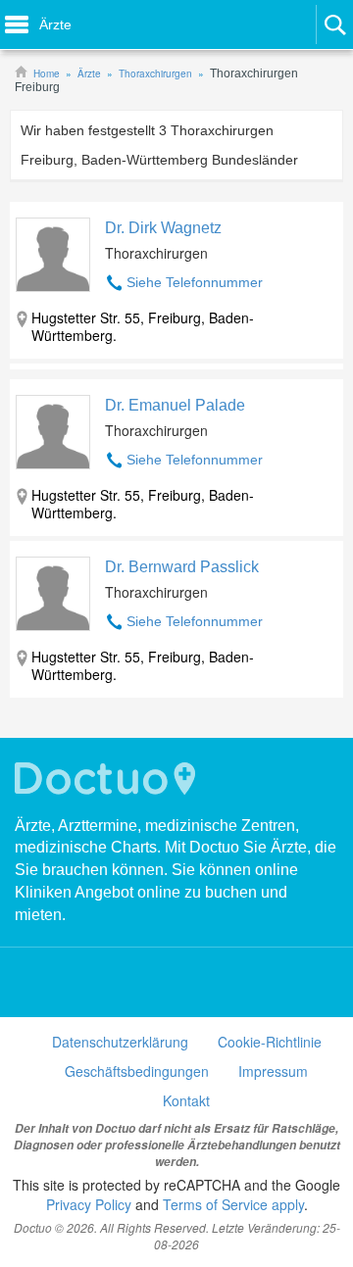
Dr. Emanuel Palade (175, 405)
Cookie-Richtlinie (270, 1041)
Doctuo (108, 778)
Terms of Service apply (233, 1204)
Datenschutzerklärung (120, 1041)
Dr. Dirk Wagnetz (163, 227)
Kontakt (186, 1100)
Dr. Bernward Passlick (182, 567)
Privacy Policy (88, 1204)
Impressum (273, 1071)
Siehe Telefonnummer (194, 282)
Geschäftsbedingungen (137, 1071)
